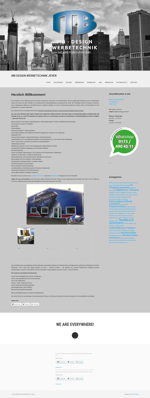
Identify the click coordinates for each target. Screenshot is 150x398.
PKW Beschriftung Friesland (123, 211)
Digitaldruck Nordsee (114, 192)
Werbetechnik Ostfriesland (129, 240)
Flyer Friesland (124, 204)
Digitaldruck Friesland (127, 190)
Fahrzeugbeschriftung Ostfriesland (118, 199)
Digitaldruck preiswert (126, 192)
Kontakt (133, 82)
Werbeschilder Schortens (123, 236)
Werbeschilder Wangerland (127, 238)
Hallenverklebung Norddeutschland (123, 209)
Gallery (69, 82)
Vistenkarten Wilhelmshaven (116, 225)
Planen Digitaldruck (120, 213)
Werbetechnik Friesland (115, 240)
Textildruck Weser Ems (130, 223)
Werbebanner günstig (114, 233)
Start (48, 82)
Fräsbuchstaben (117, 206)
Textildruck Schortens (121, 221)
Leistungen (58, 82)
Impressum (109, 82)
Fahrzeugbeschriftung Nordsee (122, 197)
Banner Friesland (124, 185)
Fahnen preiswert (120, 194)
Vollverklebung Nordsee (115, 230)
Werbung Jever (123, 242)
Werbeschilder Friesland (115, 235)
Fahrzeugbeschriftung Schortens (120, 202)
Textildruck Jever (113, 220)
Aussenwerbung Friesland (116, 182)
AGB (100, 82)
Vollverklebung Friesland (122, 228)
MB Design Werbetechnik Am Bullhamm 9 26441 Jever (116, 102)
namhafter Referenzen (37, 176)
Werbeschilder (128, 232)
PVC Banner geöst (130, 213)
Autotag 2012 (126, 182)
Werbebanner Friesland (128, 230)
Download (91, 82)
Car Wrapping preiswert (121, 186)
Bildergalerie (54, 176)
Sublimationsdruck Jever (115, 217)
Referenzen (79, 82)
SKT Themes (135, 394)
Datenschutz (121, 82)
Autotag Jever (134, 182)
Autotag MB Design (114, 185)
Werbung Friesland (114, 242)
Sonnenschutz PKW (127, 215)
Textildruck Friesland (128, 217)
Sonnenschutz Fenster (115, 215)
